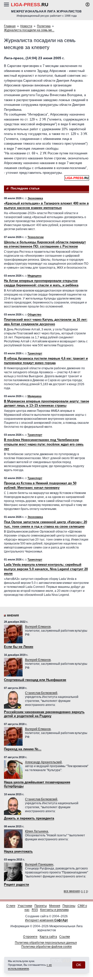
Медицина (34, 275)
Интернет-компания (46, 920)
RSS (35, 910)
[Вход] (87, 4)
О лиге (10, 906)
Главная (10, 26)
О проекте (30, 936)
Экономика (35, 198)
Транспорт (35, 353)
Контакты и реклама (54, 910)
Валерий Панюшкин (39, 864)
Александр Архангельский (43, 762)
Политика (44, 26)
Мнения (13, 615)
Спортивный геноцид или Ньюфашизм (35, 680)
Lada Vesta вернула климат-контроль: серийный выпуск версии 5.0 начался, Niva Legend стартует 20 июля (46, 569)
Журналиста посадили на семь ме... (29, 30)
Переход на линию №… (22, 749)
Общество (34, 314)
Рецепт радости (16, 884)
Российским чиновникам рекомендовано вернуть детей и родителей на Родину (44, 714)
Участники (25, 906)
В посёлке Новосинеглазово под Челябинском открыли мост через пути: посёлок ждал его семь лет (44, 444)
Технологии (36, 237)
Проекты (40, 906)
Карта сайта (48, 936)
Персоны (68, 906)
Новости (26, 26)
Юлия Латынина (36, 831)
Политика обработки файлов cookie (46, 946)
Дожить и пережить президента (29, 818)
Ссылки (64, 936)
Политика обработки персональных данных (46, 942)
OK (78, 965)
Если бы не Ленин (18, 647)
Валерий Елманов (38, 626)
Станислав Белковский (41, 693)
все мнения (72, 891)
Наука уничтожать (18, 851)
